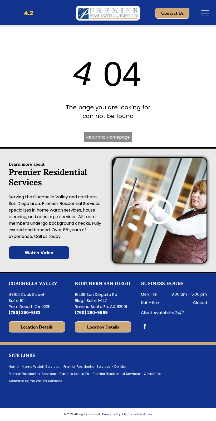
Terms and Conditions (138, 414)
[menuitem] (15, 366)
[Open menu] (205, 13)
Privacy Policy (111, 414)
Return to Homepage (108, 137)
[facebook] (145, 327)
